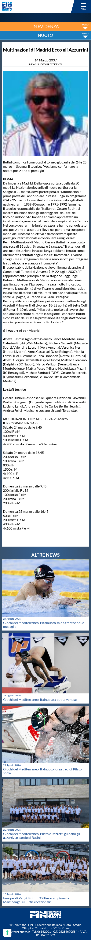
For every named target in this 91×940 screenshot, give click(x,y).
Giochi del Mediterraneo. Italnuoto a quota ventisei (40, 699)
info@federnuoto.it (17, 931)
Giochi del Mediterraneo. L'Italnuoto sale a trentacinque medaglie (43, 624)
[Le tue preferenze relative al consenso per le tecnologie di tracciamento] (7, 933)
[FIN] (39, 6)
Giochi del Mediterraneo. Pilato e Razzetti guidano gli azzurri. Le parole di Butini (41, 835)
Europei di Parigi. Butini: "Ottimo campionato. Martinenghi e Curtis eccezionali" (36, 900)
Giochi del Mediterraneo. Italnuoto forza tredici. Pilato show (42, 771)
